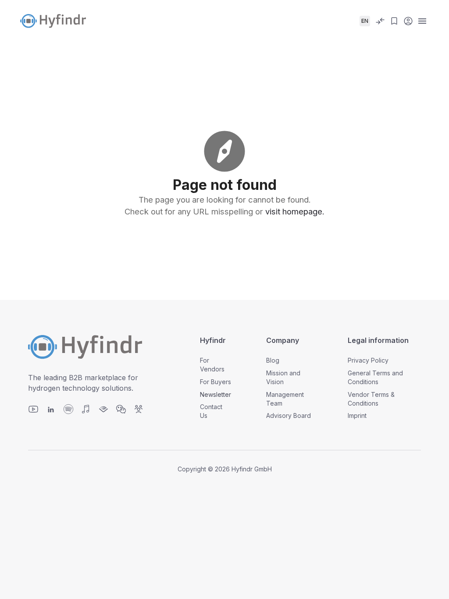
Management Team (285, 399)
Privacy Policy (368, 360)
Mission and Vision (283, 377)
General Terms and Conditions (375, 377)
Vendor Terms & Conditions (371, 399)
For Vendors (212, 365)
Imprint (357, 415)
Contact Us (211, 411)
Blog (272, 360)
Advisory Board (288, 415)
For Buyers (215, 381)
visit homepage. (294, 211)
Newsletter (215, 394)
